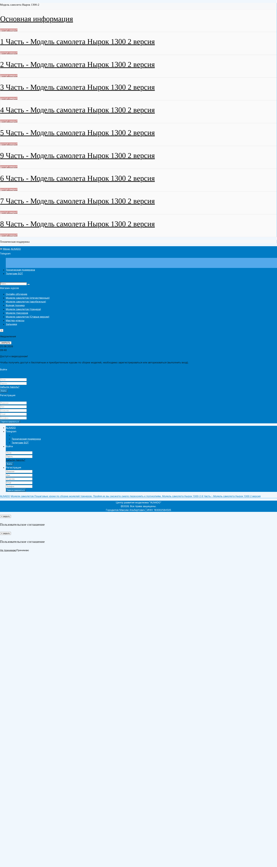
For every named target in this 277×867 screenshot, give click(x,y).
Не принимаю (8, 550)
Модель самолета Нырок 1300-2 (182, 496)
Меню (6, 249)
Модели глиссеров (17, 313)
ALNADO (16, 249)
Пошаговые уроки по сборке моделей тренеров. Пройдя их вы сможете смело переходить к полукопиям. (98, 496)
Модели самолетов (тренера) (23, 309)
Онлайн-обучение (16, 294)
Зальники (11, 324)
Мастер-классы (15, 320)
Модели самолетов (22, 496)
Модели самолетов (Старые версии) (27, 316)
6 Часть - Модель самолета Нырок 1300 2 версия (231, 496)
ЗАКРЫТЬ (5, 343)
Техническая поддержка (20, 269)
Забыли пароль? (9, 387)
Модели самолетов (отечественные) (28, 297)
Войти (3, 391)
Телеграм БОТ (14, 273)
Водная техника (15, 305)
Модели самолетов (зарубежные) (26, 301)
